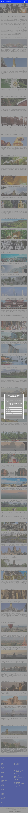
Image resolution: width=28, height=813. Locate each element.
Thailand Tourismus (6, 1)
